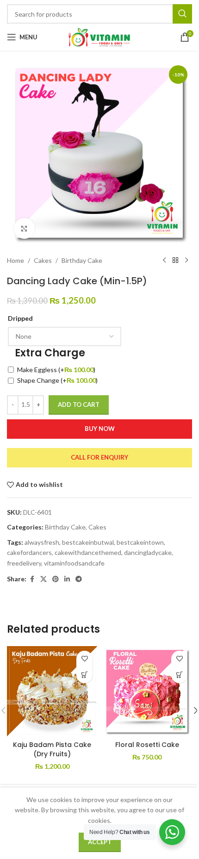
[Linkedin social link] (67, 579)
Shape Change (57, 380)
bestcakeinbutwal (88, 542)
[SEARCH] (182, 14)
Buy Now (100, 428)
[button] (84, 675)
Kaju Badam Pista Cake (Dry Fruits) (52, 749)
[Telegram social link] (79, 579)
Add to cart (79, 404)
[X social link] (43, 579)
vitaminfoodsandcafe (74, 563)
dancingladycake (148, 552)
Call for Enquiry (99, 457)
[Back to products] (175, 260)
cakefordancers (29, 552)
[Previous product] (164, 260)
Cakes (43, 260)
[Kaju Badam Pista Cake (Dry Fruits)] (52, 691)
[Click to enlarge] (24, 228)
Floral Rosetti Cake (147, 744)
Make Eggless (56, 369)
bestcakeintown (140, 542)
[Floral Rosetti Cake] (147, 691)
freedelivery (24, 563)
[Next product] (186, 260)
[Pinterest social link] (56, 579)
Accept (100, 842)
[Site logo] (99, 36)
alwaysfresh (42, 542)
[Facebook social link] (31, 579)
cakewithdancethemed (88, 552)
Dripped (20, 318)
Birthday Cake (82, 260)
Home (15, 260)
